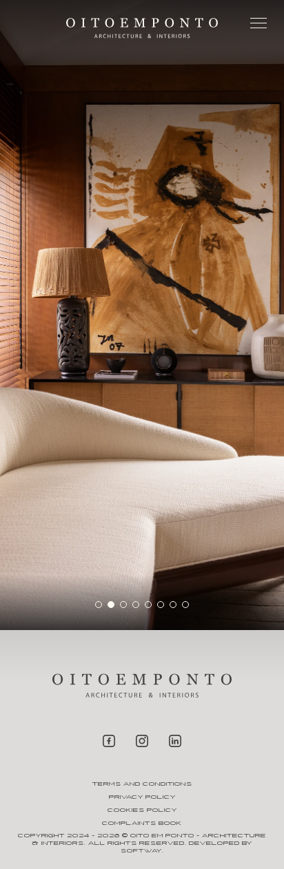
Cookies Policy (142, 810)
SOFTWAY (141, 850)
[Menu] (258, 26)
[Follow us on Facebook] (109, 741)
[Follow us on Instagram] (142, 741)
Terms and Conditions (142, 784)
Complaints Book (142, 823)
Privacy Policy (142, 797)
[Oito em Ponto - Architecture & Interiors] (142, 28)
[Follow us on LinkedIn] (175, 741)
